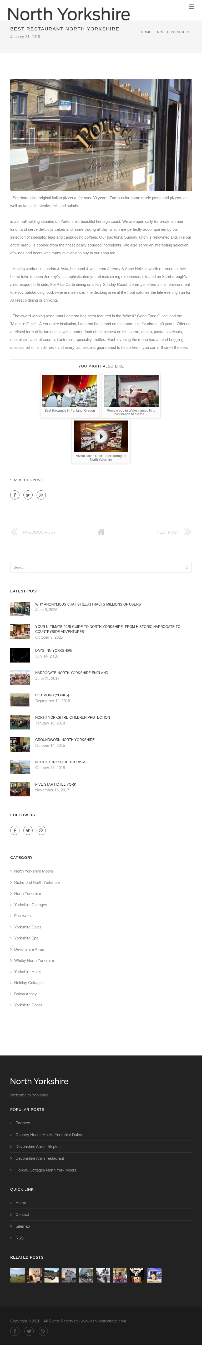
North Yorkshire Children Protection (72, 717)
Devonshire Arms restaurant (40, 1158)
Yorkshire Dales (28, 927)
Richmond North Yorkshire (37, 882)
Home (146, 32)
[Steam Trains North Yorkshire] (86, 1275)
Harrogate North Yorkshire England (71, 673)
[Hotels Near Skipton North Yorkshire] (137, 1275)
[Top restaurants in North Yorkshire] (69, 1275)
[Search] (186, 567)
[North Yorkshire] (69, 10)
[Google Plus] (41, 495)
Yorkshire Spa (26, 938)
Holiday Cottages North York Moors (46, 1170)
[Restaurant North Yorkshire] (51, 1275)
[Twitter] (28, 495)
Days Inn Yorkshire (54, 651)
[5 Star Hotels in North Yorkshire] (154, 1275)
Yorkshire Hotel (27, 971)
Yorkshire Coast (28, 1005)
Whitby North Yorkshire (34, 960)
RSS (20, 1238)
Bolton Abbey (25, 994)
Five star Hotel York (55, 784)
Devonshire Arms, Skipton (38, 1146)
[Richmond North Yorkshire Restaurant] (34, 1275)
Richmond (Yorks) (52, 695)
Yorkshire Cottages (30, 904)
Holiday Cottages (29, 982)
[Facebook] (14, 495)
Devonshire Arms (29, 949)
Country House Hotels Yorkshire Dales (49, 1134)
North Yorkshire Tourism (60, 762)
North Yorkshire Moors (33, 871)
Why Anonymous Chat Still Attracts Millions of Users (88, 604)
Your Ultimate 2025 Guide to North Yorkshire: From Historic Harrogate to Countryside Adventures (107, 629)
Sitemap (23, 1226)
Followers (22, 915)
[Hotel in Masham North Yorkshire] (120, 1275)
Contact (22, 1214)
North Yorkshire (174, 32)
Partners (23, 1123)
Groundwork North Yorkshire (65, 740)
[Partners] (17, 1275)
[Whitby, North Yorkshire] (103, 1275)
